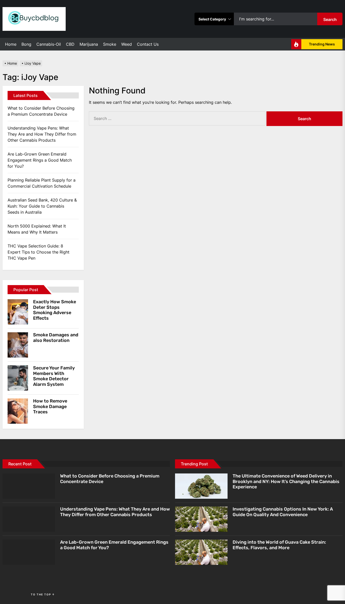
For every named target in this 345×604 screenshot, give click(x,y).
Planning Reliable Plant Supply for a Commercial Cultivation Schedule (42, 183)
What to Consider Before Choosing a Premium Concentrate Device (41, 111)
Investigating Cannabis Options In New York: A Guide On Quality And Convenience (283, 511)
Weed (126, 44)
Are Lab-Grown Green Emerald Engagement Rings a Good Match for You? (40, 160)
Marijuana (89, 44)
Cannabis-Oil (48, 44)
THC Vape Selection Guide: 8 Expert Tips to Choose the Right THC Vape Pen (38, 252)
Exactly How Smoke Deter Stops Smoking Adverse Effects (54, 310)
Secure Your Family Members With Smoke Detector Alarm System (54, 376)
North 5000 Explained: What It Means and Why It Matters (37, 229)
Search (330, 19)
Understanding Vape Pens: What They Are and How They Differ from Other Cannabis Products (42, 134)
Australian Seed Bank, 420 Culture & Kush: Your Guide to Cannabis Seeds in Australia (42, 206)
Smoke (109, 44)
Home (10, 44)
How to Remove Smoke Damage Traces (50, 406)
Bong (26, 44)
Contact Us (148, 44)
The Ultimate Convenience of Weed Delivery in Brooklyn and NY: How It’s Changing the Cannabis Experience (286, 481)
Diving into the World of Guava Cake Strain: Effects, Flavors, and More (279, 544)
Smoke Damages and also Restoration (55, 337)
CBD (70, 44)
